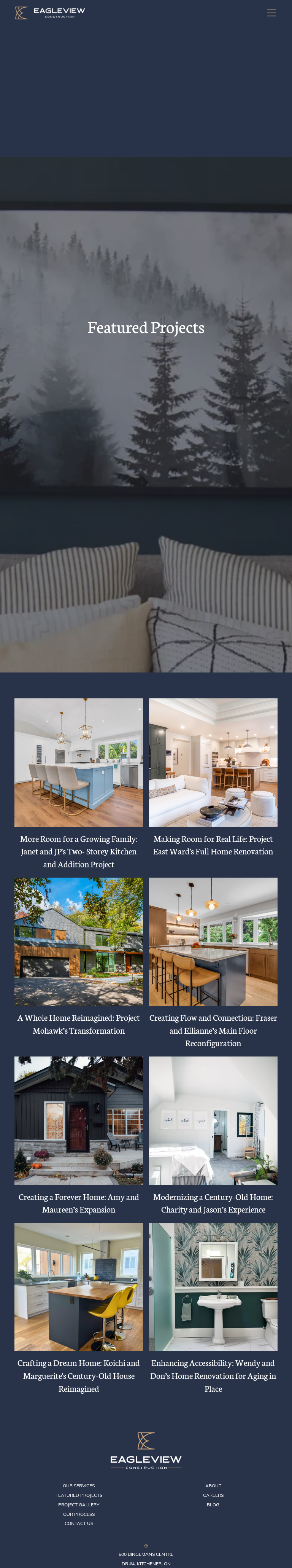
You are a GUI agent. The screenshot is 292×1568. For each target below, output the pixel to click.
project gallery (78, 1504)
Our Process (79, 1514)
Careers (213, 1495)
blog (213, 1504)
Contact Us (79, 1523)
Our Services (79, 1485)
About (213, 1485)
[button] (270, 13)
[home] (50, 13)
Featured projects (79, 1495)
